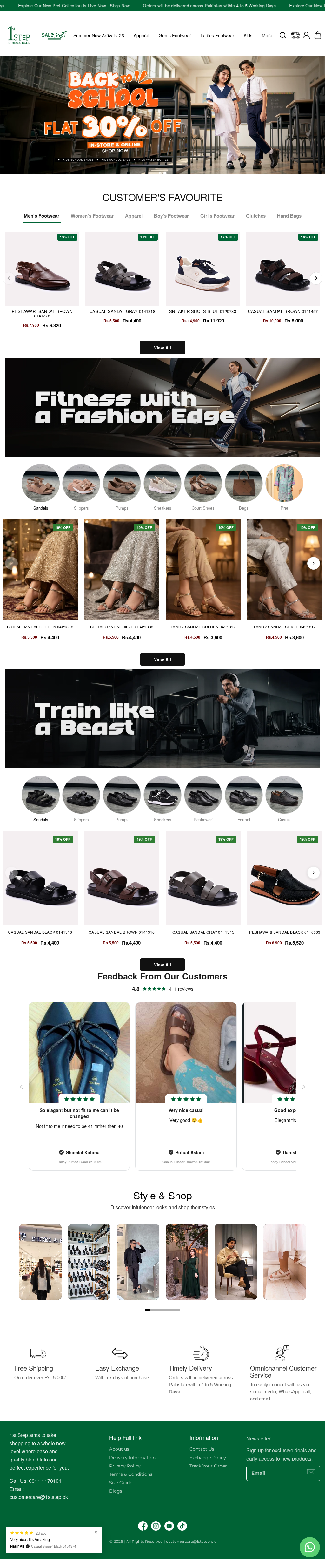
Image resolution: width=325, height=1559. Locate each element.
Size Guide (120, 1483)
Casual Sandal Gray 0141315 (203, 932)
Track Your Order (208, 1466)
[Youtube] (169, 1526)
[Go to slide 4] (162, 1310)
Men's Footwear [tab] (41, 216)
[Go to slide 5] (167, 1310)
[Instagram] (156, 1526)
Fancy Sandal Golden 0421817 (203, 626)
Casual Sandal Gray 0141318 (122, 311)
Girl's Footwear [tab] (217, 216)
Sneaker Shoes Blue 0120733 (202, 311)
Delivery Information (132, 1458)
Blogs (115, 1491)
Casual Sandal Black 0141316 (40, 932)
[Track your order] (295, 35)
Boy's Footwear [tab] (171, 216)
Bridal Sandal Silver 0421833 (122, 626)
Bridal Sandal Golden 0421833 (40, 626)
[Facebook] (143, 1526)
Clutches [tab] (256, 216)
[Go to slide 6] (172, 1310)
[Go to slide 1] (147, 1310)
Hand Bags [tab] (289, 216)
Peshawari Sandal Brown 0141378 (42, 313)
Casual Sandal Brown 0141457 (283, 311)
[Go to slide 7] (177, 1310)
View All (162, 347)
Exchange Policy (207, 1458)
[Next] (316, 278)
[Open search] (282, 35)
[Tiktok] (182, 1526)
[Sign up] (311, 1472)
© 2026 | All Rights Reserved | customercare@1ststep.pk (162, 1541)
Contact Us (201, 1449)
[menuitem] (267, 35)
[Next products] (313, 563)
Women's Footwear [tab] (92, 216)
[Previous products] (11, 563)
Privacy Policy (125, 1466)
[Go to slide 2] (152, 1310)
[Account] (306, 35)
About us (119, 1449)
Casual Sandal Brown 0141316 (122, 932)
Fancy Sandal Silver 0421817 (285, 626)
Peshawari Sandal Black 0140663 (284, 932)
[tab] (160, 173)
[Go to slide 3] (157, 1310)
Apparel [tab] (134, 216)
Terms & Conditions (130, 1474)
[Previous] (9, 278)
